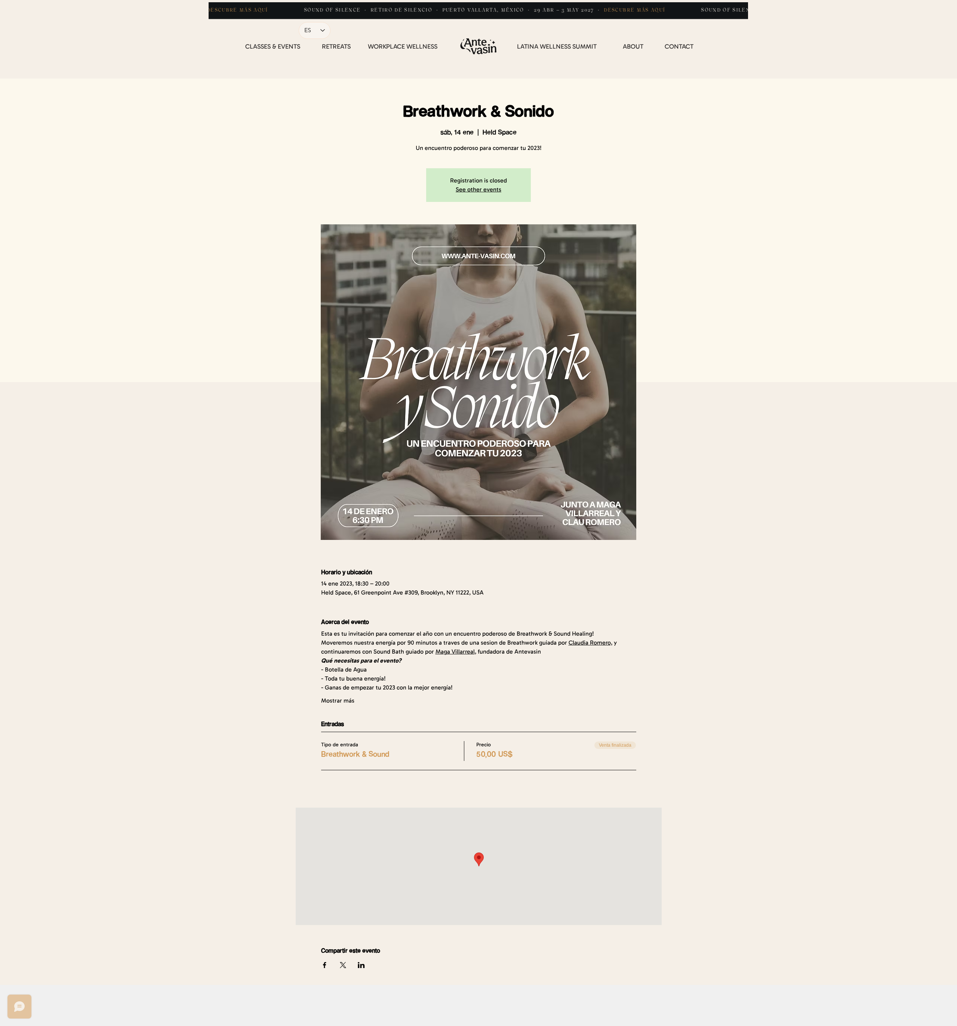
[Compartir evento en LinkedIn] (361, 965)
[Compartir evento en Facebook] (324, 965)
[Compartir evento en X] (343, 965)
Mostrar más (337, 700)
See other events (478, 189)
